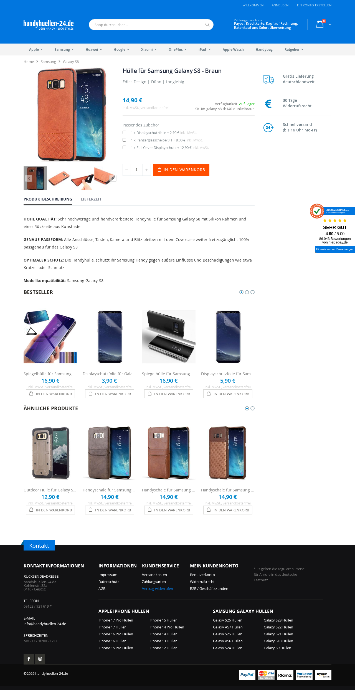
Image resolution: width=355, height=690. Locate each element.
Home (29, 61)
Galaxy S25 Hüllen (227, 633)
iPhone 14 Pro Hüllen (166, 627)
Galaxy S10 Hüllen (278, 640)
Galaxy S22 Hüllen (278, 627)
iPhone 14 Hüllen (163, 633)
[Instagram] (40, 659)
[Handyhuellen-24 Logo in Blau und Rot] (48, 25)
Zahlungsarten (154, 581)
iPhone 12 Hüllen (163, 647)
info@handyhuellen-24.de (45, 623)
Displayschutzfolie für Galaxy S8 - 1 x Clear (109, 373)
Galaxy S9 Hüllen (277, 647)
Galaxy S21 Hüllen (278, 633)
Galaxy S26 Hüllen (227, 620)
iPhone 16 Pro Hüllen (115, 633)
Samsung (48, 61)
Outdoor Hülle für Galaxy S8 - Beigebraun (50, 490)
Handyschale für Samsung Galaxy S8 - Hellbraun (169, 490)
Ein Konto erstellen (314, 5)
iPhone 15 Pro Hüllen (115, 647)
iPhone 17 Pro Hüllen (115, 620)
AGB (101, 588)
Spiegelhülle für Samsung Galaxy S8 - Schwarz (169, 373)
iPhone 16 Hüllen (112, 640)
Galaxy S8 (71, 61)
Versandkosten (154, 574)
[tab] (52, 199)
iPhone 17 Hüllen (112, 627)
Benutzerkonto (202, 574)
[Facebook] (29, 659)
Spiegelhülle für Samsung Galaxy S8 (50, 373)
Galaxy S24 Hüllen (227, 647)
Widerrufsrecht (202, 581)
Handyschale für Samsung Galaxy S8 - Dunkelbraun (109, 490)
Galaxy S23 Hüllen (278, 620)
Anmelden (280, 5)
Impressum (107, 574)
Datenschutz (108, 581)
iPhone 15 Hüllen (163, 620)
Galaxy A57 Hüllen (228, 627)
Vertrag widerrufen (157, 588)
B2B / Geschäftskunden (209, 588)
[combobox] (151, 24)
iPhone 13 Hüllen (163, 640)
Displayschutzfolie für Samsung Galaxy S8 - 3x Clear (228, 373)
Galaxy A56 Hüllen (228, 640)
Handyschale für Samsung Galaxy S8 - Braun (228, 490)
